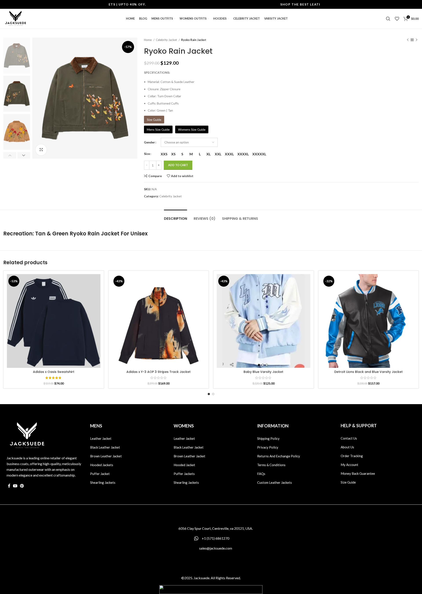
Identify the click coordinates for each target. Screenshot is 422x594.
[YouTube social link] (15, 485)
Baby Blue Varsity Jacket (263, 372)
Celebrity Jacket (167, 40)
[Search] (388, 18)
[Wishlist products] (397, 18)
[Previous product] (408, 40)
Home (148, 40)
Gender (149, 142)
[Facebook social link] (9, 485)
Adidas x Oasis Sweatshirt (53, 372)
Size (147, 154)
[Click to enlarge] (41, 149)
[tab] (175, 216)
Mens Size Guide (158, 129)
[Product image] (53, 321)
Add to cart (178, 165)
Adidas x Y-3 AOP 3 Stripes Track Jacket (158, 372)
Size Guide (154, 119)
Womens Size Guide (192, 129)
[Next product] (416, 40)
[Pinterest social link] (22, 485)
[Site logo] (15, 18)
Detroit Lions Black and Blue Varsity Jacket (368, 372)
